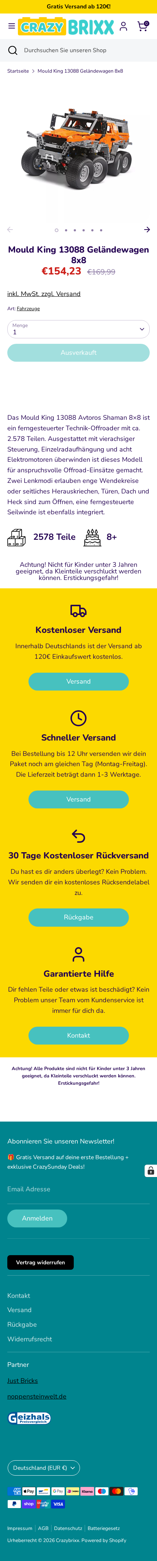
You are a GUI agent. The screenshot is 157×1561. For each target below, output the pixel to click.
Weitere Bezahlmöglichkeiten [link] (78, 394)
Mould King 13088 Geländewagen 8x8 (80, 71)
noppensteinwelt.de (36, 1396)
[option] (78, 152)
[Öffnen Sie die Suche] (12, 50)
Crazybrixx (67, 1540)
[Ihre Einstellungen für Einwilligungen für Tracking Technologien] (151, 1171)
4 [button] (84, 230)
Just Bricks (22, 1380)
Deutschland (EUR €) (40, 1468)
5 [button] (92, 230)
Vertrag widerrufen (40, 1262)
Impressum (19, 1528)
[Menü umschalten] (9, 26)
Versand (78, 681)
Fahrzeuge (28, 308)
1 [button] (56, 230)
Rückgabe (78, 917)
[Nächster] (147, 230)
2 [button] (66, 230)
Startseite (18, 71)
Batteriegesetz (104, 1528)
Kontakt (78, 1035)
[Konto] (123, 24)
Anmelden (37, 1218)
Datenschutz (68, 1528)
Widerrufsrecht (29, 1339)
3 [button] (75, 230)
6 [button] (101, 230)
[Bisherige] (10, 230)
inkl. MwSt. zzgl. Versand (44, 293)
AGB (43, 1528)
